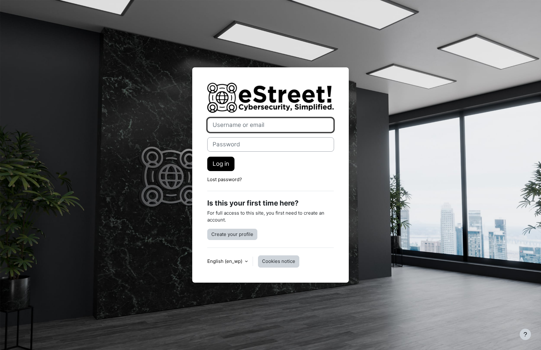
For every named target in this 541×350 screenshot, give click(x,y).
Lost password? (224, 179)
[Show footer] (525, 334)
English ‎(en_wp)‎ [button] (225, 261)
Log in (221, 163)
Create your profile (232, 234)
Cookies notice (278, 261)
